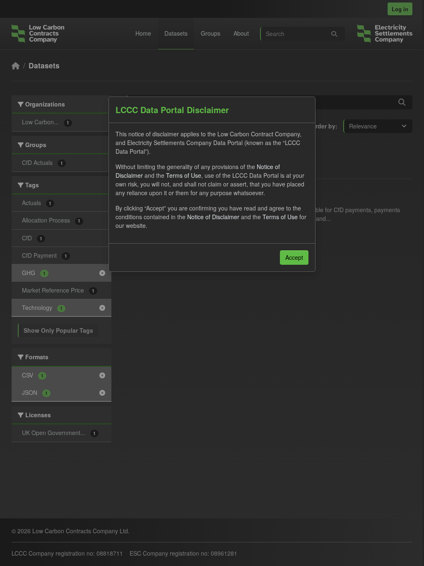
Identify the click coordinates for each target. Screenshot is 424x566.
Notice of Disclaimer (213, 217)
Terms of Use (183, 175)
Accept (294, 257)
